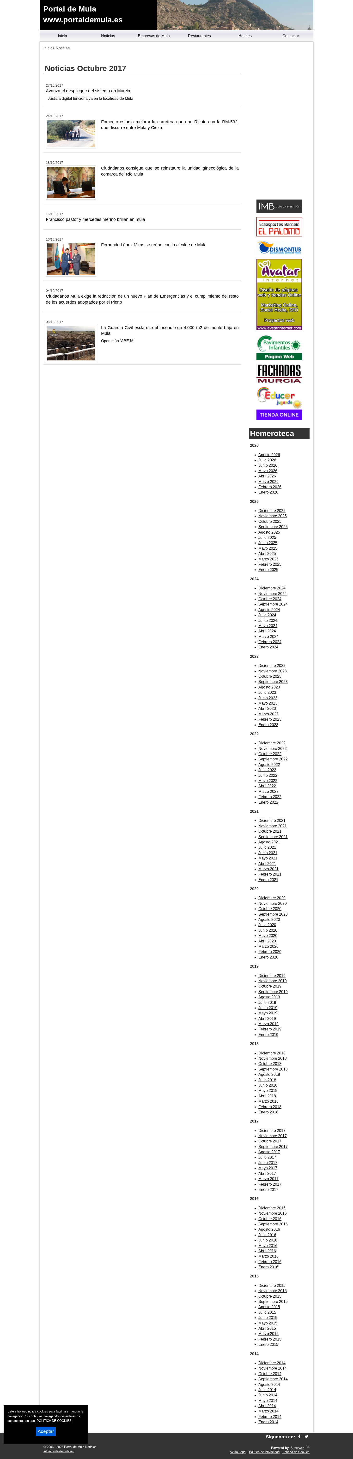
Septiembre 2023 (273, 682)
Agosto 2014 (269, 1385)
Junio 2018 (267, 1085)
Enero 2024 (268, 647)
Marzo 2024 (268, 637)
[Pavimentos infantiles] (279, 359)
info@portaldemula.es (58, 1451)
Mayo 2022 (267, 781)
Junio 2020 (267, 930)
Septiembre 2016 (273, 1224)
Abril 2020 (267, 941)
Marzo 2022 (268, 791)
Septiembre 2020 (273, 914)
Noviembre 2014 (272, 1368)
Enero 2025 (268, 570)
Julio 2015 (267, 1312)
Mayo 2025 (267, 548)
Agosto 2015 (269, 1307)
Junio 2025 (267, 543)
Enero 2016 (268, 1267)
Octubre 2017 (269, 1141)
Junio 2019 (267, 1008)
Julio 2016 (267, 1235)
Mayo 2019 (267, 1013)
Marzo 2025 (268, 559)
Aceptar (46, 1431)
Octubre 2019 (269, 986)
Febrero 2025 (269, 564)
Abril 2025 (267, 554)
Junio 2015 (267, 1318)
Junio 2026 (267, 465)
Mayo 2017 (267, 1168)
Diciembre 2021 (272, 820)
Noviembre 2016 (272, 1213)
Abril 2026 (267, 476)
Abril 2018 (267, 1096)
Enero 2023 (268, 725)
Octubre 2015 (269, 1296)
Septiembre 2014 (273, 1379)
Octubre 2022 (269, 754)
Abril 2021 (267, 864)
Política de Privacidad (264, 1452)
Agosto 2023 (269, 687)
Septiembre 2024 (273, 604)
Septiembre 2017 (273, 1147)
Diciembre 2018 (272, 1053)
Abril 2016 (267, 1251)
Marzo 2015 (268, 1334)
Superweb (297, 1448)
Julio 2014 (267, 1390)
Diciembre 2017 (272, 1131)
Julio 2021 (267, 847)
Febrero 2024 (269, 642)
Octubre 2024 (269, 599)
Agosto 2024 (269, 610)
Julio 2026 (267, 460)
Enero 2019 (268, 1035)
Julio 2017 (267, 1157)
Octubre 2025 (269, 521)
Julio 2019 (267, 1002)
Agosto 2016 (269, 1229)
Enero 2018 (268, 1112)
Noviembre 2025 (272, 516)
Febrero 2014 (269, 1417)
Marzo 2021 (268, 869)
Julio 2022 (267, 770)
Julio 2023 (267, 692)
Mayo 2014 (267, 1401)
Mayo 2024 (267, 626)
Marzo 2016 (268, 1256)
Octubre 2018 (269, 1064)
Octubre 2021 (269, 831)
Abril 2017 (267, 1173)
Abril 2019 (267, 1019)
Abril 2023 (267, 708)
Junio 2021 (267, 853)
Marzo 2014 (268, 1411)
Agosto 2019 (269, 997)
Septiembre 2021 (273, 837)
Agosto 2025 (269, 532)
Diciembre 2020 (272, 898)
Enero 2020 (268, 957)
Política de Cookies (296, 1452)
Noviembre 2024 (272, 594)
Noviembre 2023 (272, 671)
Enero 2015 (268, 1344)
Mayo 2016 (267, 1246)
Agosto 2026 (269, 455)
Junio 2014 (267, 1395)
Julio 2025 (267, 537)
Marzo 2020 (268, 946)
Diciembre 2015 (272, 1285)
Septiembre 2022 (273, 759)
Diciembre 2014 (272, 1363)
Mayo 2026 (267, 471)
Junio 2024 (267, 620)
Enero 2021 (268, 880)
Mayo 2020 (267, 936)
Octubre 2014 (269, 1374)
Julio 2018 (267, 1080)
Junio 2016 (267, 1240)
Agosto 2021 (269, 842)
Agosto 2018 (269, 1074)
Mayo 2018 (267, 1090)
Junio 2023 (267, 698)
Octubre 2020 (269, 909)
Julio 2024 (267, 615)
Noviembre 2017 (272, 1136)
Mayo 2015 (267, 1323)
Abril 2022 (267, 786)
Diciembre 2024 (272, 588)
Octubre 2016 (269, 1219)
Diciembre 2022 (272, 743)
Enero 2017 (268, 1190)
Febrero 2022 (269, 797)
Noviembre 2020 (272, 903)
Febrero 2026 (269, 487)
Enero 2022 (268, 802)
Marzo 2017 (268, 1179)
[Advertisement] (279, 121)
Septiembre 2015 (273, 1302)
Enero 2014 (268, 1422)
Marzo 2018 (268, 1101)
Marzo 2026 (268, 482)
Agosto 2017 (269, 1152)
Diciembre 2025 (272, 511)
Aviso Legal (238, 1452)
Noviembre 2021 (272, 826)
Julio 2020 (267, 925)
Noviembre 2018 (272, 1058)
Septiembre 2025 (273, 527)
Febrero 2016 (269, 1262)
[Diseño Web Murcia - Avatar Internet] (308, 1448)
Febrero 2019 (269, 1029)
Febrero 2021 (269, 874)
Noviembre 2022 (272, 749)
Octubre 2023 (269, 676)
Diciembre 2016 (272, 1208)
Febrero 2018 (269, 1107)
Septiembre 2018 (273, 1069)
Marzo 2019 (268, 1024)
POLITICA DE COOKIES (54, 1421)
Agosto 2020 (269, 920)
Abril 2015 (267, 1328)
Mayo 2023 (267, 703)
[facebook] (299, 1436)
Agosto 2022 (269, 765)
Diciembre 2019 (272, 976)
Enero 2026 (268, 492)
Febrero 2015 (269, 1339)
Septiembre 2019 (273, 992)
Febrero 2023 (269, 719)
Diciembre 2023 (272, 666)
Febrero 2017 (269, 1184)
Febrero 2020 (269, 952)
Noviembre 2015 (272, 1291)
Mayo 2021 (267, 858)
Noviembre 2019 (272, 981)
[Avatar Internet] (279, 329)
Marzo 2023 (268, 714)
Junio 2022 (267, 775)
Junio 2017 (267, 1163)
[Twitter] (307, 1436)
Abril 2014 (267, 1406)
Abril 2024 (267, 631)
